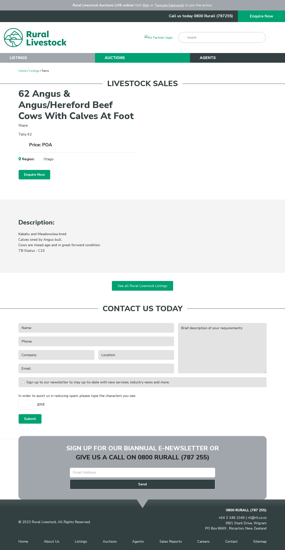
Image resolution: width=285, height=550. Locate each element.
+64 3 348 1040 (231, 517)
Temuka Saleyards (169, 5)
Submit (30, 418)
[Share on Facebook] (32, 125)
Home (22, 71)
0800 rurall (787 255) (173, 457)
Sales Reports (171, 541)
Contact (231, 541)
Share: (23, 125)
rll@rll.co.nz (257, 517)
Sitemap (260, 541)
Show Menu (276, 37)
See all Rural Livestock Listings (142, 286)
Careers (203, 541)
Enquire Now (261, 16)
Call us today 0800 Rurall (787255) (201, 16)
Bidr (146, 5)
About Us (51, 541)
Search (183, 37)
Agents (208, 58)
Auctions (115, 58)
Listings (18, 58)
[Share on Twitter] (38, 126)
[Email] (44, 126)
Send (142, 484)
